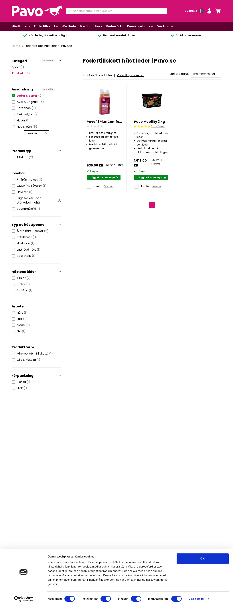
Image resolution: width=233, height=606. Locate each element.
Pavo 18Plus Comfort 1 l (105, 121)
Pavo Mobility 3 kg (149, 121)
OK (202, 558)
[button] (209, 11)
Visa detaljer (196, 598)
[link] (218, 11)
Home (16, 46)
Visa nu (108, 186)
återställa (48, 61)
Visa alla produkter (130, 75)
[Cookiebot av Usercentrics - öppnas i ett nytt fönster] (24, 599)
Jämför (97, 186)
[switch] (105, 599)
